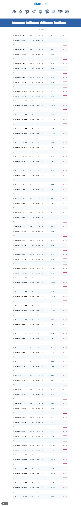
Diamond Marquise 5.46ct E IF (21, 249)
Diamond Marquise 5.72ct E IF (21, 370)
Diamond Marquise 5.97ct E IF (21, 487)
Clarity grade (60, 21)
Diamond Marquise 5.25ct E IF (21, 152)
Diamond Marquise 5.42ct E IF (21, 231)
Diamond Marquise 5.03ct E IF (21, 49)
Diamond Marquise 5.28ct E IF (21, 166)
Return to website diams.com (17, 3)
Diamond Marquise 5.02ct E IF (21, 44)
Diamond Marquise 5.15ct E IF (21, 105)
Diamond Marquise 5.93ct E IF (21, 468)
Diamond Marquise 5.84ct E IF (21, 426)
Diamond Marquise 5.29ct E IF (21, 170)
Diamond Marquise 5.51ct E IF (21, 273)
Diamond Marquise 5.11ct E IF (21, 86)
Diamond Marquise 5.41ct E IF (21, 226)
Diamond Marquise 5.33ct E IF (21, 189)
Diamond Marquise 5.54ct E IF (21, 287)
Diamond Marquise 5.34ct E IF (21, 193)
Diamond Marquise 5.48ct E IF (21, 259)
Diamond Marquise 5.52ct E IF (21, 277)
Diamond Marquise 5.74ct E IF (21, 380)
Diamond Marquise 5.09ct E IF (21, 77)
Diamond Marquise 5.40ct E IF (21, 221)
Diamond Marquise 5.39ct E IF (21, 217)
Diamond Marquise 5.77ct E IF (21, 394)
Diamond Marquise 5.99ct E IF (21, 496)
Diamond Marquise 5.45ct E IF (21, 245)
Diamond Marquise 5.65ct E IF (21, 338)
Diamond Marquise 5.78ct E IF (21, 398)
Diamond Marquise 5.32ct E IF (21, 184)
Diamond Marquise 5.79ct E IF (21, 403)
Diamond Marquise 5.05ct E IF (21, 58)
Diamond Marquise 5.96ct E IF (21, 482)
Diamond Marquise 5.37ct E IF (21, 207)
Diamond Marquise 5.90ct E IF (21, 454)
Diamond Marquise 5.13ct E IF (21, 96)
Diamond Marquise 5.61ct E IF (21, 319)
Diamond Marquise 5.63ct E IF (21, 329)
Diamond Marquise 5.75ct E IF (21, 384)
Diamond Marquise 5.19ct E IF (21, 124)
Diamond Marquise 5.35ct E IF (21, 198)
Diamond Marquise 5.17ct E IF (21, 114)
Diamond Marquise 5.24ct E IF (21, 147)
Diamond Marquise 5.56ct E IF (21, 296)
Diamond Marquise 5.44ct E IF (21, 240)
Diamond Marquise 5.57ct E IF (21, 301)
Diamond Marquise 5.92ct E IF (21, 464)
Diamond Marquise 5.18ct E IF (21, 119)
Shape (18, 21)
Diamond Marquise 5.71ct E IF (21, 366)
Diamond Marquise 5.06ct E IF (21, 63)
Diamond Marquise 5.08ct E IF (21, 72)
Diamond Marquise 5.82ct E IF (21, 417)
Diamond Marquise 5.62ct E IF (21, 324)
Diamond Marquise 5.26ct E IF (21, 156)
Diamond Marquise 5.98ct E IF (21, 492)
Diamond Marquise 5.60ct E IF (21, 315)
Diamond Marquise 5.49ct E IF (21, 263)
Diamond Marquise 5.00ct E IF (21, 35)
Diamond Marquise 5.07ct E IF (21, 68)
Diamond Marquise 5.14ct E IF (21, 100)
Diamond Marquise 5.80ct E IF (21, 408)
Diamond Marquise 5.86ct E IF (21, 436)
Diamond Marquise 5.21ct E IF (21, 133)
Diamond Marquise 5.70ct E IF (21, 361)
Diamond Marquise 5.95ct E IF (21, 478)
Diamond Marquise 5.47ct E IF (21, 254)
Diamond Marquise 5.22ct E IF (21, 138)
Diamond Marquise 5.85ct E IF (21, 431)
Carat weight (32, 21)
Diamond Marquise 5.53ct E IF (21, 282)
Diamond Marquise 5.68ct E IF (21, 352)
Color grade (46, 21)
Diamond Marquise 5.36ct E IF (21, 203)
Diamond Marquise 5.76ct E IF (21, 389)
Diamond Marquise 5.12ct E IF (21, 91)
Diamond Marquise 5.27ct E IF (21, 161)
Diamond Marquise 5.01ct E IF (21, 40)
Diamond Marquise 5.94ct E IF (21, 473)
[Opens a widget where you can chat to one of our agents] (4, 503)
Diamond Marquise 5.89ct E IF (21, 450)
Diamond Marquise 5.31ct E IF (21, 180)
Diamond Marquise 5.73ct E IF (21, 375)
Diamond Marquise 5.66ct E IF (21, 343)
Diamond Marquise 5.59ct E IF (21, 310)
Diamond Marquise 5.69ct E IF (21, 357)
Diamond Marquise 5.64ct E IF (21, 333)
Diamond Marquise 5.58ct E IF (21, 305)
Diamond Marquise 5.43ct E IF (21, 235)
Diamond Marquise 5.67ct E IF (21, 347)
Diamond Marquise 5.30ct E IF (21, 175)
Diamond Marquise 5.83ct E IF (21, 422)
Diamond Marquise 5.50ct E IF (21, 268)
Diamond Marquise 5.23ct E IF (21, 142)
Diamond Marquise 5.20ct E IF (21, 128)
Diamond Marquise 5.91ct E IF (21, 459)
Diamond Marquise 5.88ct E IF (21, 445)
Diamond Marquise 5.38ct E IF (21, 212)
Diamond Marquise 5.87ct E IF (21, 440)
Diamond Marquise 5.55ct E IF (21, 291)
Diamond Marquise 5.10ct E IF (21, 82)
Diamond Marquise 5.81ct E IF (21, 412)
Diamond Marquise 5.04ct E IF (21, 54)
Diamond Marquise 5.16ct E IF (21, 110)
